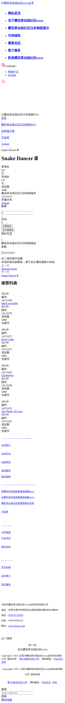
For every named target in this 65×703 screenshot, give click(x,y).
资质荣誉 (6, 470)
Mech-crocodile (9, 303)
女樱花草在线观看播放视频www (17, 497)
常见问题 (6, 567)
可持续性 (14, 35)
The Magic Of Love (11, 411)
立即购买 (7, 226)
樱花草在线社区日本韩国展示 (28, 28)
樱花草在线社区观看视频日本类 (17, 503)
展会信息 (6, 547)
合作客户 (6, 576)
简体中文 (13, 71)
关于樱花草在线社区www (26, 20)
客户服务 (14, 50)
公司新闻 (6, 532)
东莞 (3, 662)
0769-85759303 (15, 615)
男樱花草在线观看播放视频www (17, 491)
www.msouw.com (16, 626)
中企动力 (58, 659)
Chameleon (7, 375)
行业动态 (6, 538)
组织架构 (6, 476)
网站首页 (14, 13)
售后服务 (6, 584)
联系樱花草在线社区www (26, 57)
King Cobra (7, 339)
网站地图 (6, 699)
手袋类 (4, 512)
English (12, 75)
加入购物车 (8, 230)
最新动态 (14, 43)
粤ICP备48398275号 (29, 659)
